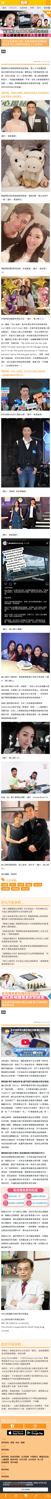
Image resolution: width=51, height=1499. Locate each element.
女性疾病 (32, 1459)
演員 (29, 884)
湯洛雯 (6, 889)
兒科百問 (23, 1459)
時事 (32, 8)
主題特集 (23, 8)
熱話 (17, 1442)
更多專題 (14, 1462)
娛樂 (3, 51)
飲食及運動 (15, 1456)
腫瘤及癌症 (44, 1456)
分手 (13, 884)
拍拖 (21, 884)
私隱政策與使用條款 (17, 1485)
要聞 (12, 1442)
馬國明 (16, 889)
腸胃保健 (14, 1459)
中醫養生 (34, 1456)
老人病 (40, 1459)
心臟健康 (5, 1459)
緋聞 (5, 884)
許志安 (25, 889)
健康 (4, 8)
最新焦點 (5, 1442)
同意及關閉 (25, 1489)
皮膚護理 (5, 1462)
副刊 (39, 8)
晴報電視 (13, 8)
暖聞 (23, 1442)
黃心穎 (38, 884)
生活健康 (25, 1456)
